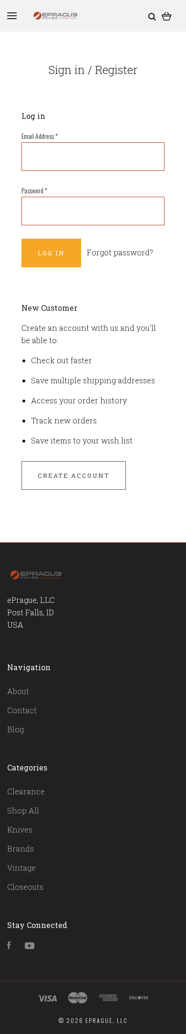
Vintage (21, 868)
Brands (20, 849)
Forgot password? (120, 252)
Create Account (74, 475)
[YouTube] (29, 946)
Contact (22, 710)
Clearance (26, 791)
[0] (167, 16)
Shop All (23, 810)
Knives (19, 829)
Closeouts (25, 887)
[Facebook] (9, 946)
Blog (15, 729)
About (18, 691)
